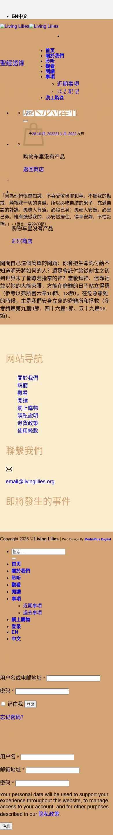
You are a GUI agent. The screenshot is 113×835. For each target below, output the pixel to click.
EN (15, 632)
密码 (7, 691)
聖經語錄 (12, 63)
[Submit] (14, 559)
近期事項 (32, 605)
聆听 (50, 61)
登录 (30, 704)
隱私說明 (27, 416)
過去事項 (32, 612)
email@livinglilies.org (30, 481)
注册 (6, 826)
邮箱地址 (12, 770)
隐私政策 (49, 814)
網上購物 (27, 408)
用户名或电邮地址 (22, 678)
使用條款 (27, 431)
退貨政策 (27, 423)
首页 (50, 50)
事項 (50, 76)
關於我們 (54, 55)
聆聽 (22, 386)
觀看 (50, 66)
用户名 (9, 757)
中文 (23, 16)
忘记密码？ (13, 717)
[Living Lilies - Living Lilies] (29, 26)
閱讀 (50, 71)
